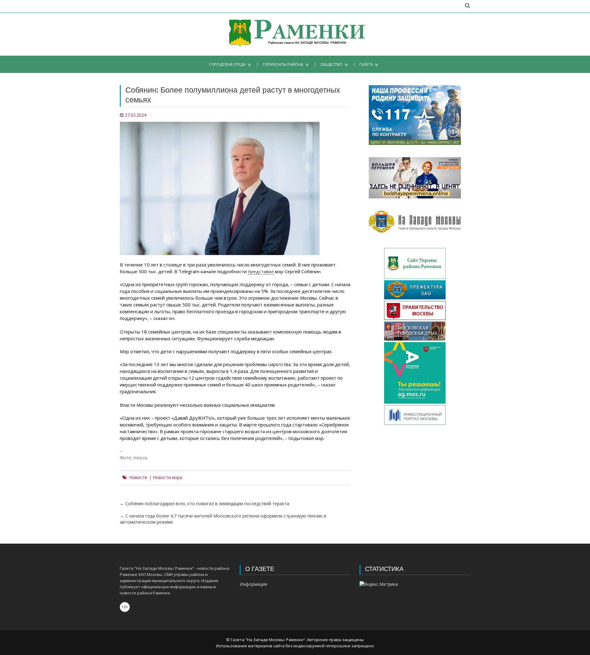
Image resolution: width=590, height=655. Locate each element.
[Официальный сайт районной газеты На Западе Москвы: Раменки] (295, 34)
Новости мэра (167, 477)
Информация (253, 584)
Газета (366, 64)
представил (261, 271)
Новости (138, 477)
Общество (331, 64)
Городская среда (227, 64)
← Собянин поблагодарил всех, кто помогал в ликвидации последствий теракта (204, 503)
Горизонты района (283, 64)
